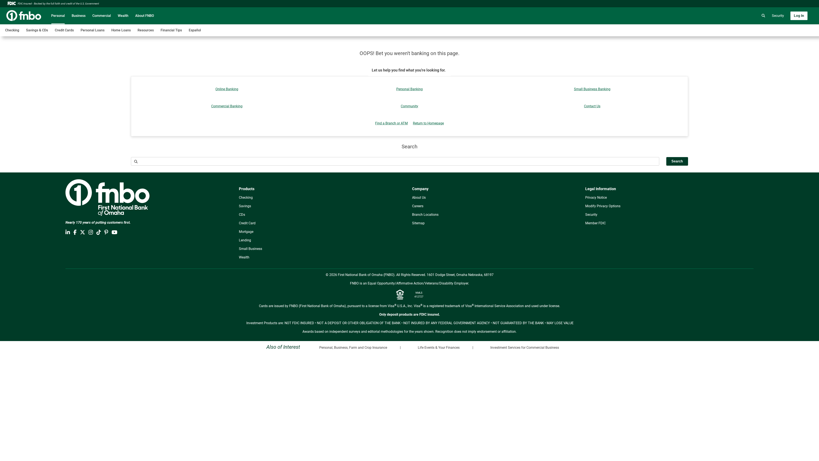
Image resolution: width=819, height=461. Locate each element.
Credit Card (247, 223)
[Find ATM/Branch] (726, 15)
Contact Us (592, 106)
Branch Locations (425, 215)
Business (79, 16)
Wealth (123, 16)
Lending (245, 240)
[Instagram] (91, 232)
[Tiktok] (98, 232)
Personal (58, 16)
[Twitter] (82, 232)
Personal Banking (409, 89)
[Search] (762, 15)
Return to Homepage (428, 123)
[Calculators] (750, 15)
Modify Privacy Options (602, 206)
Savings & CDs (37, 30)
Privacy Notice (596, 197)
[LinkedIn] (67, 232)
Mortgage (246, 232)
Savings (245, 206)
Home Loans (121, 30)
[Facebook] (75, 232)
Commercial (101, 16)
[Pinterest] (106, 232)
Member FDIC (595, 223)
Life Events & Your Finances (439, 348)
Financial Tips (171, 30)
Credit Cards (64, 30)
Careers (417, 206)
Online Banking (226, 89)
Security (778, 16)
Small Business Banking (592, 89)
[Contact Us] (738, 15)
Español (195, 30)
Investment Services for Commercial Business (524, 348)
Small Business (250, 249)
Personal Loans (93, 30)
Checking (12, 30)
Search (677, 161)
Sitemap (418, 223)
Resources (146, 30)
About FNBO (144, 16)
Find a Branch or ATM (391, 123)
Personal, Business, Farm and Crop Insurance (353, 348)
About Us (419, 197)
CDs (242, 215)
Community (409, 106)
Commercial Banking (227, 106)
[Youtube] (114, 232)
